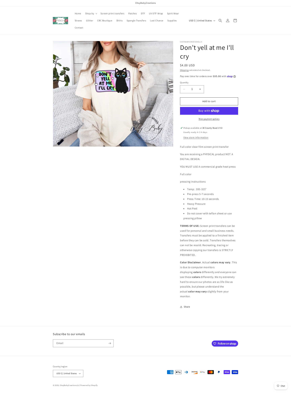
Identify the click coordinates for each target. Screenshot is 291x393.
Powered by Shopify (89, 385)
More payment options (209, 119)
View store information (195, 137)
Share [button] (187, 306)
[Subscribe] (109, 343)
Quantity (184, 82)
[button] (91, 13)
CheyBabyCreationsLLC (70, 385)
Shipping (184, 70)
